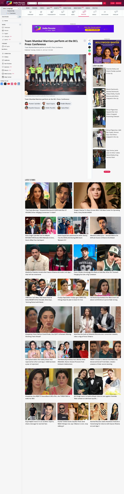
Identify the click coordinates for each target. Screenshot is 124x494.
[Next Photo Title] (77, 74)
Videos (6, 57)
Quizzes (6, 67)
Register (118, 3)
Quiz (48, 8)
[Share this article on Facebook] (89, 44)
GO (104, 3)
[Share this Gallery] (89, 40)
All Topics (7, 46)
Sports (6, 39)
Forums (4, 43)
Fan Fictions (7, 63)
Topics (42, 8)
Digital (6, 33)
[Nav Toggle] (2, 3)
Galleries (7, 60)
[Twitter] (5, 84)
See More (4, 49)
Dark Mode (5, 16)
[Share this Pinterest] (89, 54)
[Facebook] (2, 84)
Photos (95, 8)
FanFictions (67, 8)
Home (6, 20)
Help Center (7, 77)
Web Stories (7, 73)
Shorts (6, 70)
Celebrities (7, 53)
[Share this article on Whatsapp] (89, 50)
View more (107, 171)
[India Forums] (15, 3)
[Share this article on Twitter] (89, 47)
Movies (6, 30)
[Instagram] (12, 84)
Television (7, 27)
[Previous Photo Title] (34, 74)
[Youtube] (8, 84)
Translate (12, 13)
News (3, 24)
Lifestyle (6, 36)
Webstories (77, 8)
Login (112, 3)
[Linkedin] (19, 84)
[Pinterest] (15, 84)
